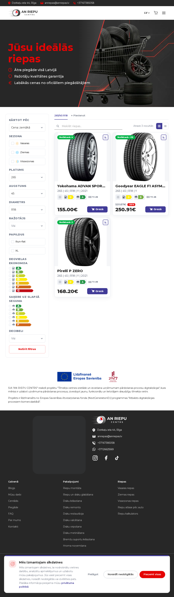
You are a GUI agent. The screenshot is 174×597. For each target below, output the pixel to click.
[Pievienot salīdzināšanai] (105, 137)
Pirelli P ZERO (70, 271)
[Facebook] (106, 458)
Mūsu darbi (14, 494)
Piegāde (13, 507)
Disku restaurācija (73, 513)
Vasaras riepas (126, 488)
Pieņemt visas (152, 574)
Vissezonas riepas (128, 500)
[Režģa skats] (159, 126)
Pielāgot (93, 574)
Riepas (122, 481)
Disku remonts (72, 507)
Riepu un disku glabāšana (78, 494)
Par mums (14, 520)
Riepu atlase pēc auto (131, 507)
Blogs (11, 488)
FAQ (10, 513)
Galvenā (13, 481)
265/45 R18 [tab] (61, 115)
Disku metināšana (73, 532)
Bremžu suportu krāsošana (79, 539)
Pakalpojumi (71, 481)
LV (145, 12)
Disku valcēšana (72, 520)
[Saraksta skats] (165, 126)
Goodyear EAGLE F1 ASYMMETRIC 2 (140, 186)
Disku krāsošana (72, 500)
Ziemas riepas (126, 494)
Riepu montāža (72, 488)
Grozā (99, 209)
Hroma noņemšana (74, 545)
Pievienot (78, 115)
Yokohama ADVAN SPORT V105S (82, 186)
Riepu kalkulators (128, 513)
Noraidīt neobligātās (121, 574)
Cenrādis (13, 500)
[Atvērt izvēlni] (164, 13)
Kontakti (13, 526)
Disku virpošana (72, 526)
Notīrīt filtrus (27, 349)
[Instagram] (95, 458)
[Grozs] (156, 13)
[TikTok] (117, 458)
